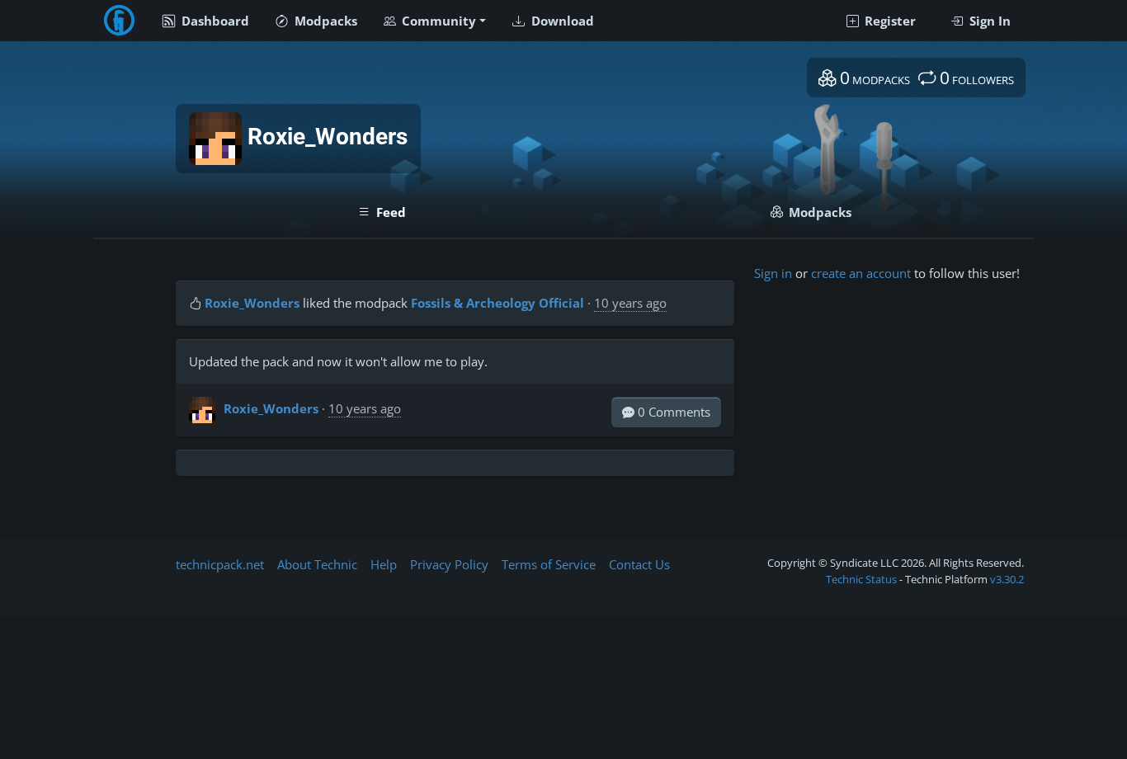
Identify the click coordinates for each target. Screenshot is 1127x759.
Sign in (773, 273)
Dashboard (213, 20)
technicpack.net (220, 564)
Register (888, 20)
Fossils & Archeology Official (497, 303)
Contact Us (639, 564)
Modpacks (324, 20)
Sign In (988, 20)
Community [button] (437, 20)
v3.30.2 (1007, 579)
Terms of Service (549, 564)
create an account (861, 273)
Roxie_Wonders (252, 303)
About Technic (317, 564)
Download (561, 20)
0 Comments (672, 411)
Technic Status (861, 579)
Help (383, 564)
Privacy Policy (449, 564)
